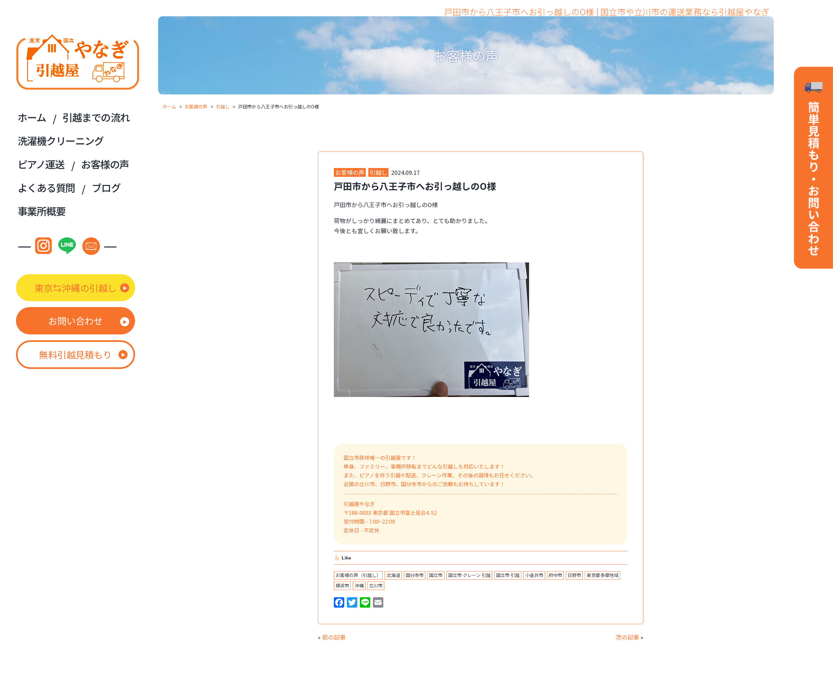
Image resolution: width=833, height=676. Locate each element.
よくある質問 (46, 187)
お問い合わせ (75, 320)
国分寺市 (414, 575)
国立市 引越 (508, 575)
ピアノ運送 (41, 164)
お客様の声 (105, 164)
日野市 (574, 575)
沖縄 (359, 585)
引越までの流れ (96, 117)
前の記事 (334, 637)
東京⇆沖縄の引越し (75, 287)
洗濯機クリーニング (61, 140)
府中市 (555, 575)
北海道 (393, 575)
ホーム (32, 117)
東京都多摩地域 (603, 575)
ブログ (106, 187)
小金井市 (534, 575)
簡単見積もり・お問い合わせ (813, 169)
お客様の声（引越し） (358, 575)
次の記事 (627, 637)
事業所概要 (41, 211)
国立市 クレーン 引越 (469, 575)
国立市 (436, 575)
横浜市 (342, 585)
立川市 (376, 585)
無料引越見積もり (75, 354)
